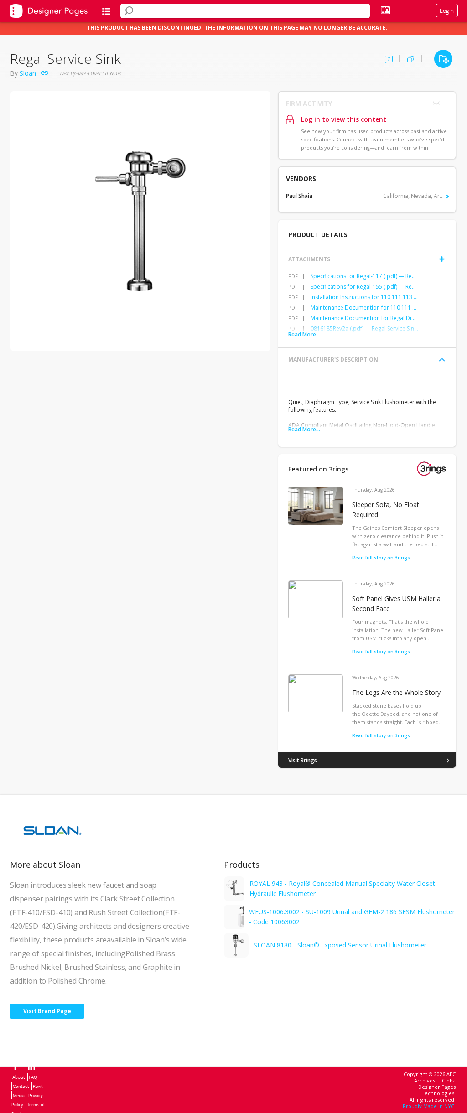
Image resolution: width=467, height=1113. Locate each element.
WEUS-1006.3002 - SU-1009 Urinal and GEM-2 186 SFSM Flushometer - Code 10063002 (352, 916)
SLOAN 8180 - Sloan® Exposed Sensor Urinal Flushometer (340, 945)
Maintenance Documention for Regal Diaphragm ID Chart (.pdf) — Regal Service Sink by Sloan (364, 318)
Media (19, 1095)
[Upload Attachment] (442, 259)
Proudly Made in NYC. (429, 1106)
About (18, 1077)
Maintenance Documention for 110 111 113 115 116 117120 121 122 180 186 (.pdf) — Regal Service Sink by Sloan (364, 307)
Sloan (28, 73)
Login (447, 10)
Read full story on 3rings (381, 557)
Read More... (304, 334)
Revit (38, 1086)
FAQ (33, 1077)
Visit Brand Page (47, 1011)
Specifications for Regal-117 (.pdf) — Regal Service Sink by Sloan (364, 276)
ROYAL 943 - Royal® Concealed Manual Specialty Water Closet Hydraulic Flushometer (342, 888)
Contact (21, 1086)
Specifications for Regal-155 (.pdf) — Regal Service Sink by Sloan (364, 286)
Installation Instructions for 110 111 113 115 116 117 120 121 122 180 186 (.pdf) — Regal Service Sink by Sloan (364, 297)
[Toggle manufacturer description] (442, 359)
